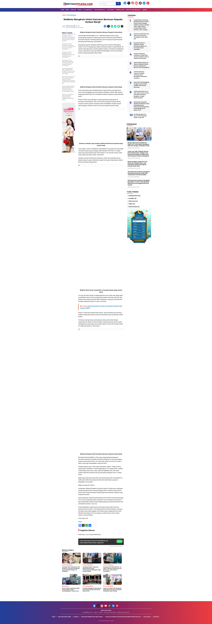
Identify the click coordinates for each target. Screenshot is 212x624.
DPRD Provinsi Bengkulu (133, 9)
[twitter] (129, 4)
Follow (119, 541)
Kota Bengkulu (88, 9)
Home (62, 9)
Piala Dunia (133, 201)
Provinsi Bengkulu (100, 9)
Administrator (70, 26)
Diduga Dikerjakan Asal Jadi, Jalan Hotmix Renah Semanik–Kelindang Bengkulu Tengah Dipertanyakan (141, 94)
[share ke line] (119, 27)
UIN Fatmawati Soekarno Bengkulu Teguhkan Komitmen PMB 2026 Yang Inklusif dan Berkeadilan (139, 173)
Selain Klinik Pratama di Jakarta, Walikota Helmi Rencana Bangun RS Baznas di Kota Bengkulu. (141, 65)
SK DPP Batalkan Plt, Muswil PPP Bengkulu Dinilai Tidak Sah (140, 115)
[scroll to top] (204, 621)
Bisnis (67, 9)
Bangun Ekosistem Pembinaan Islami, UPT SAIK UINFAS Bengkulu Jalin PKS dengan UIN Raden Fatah (138, 144)
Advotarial (110, 9)
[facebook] (125, 4)
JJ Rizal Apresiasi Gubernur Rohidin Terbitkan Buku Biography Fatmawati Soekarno (140, 75)
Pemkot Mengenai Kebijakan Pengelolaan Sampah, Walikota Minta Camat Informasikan (141, 56)
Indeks (95, 612)
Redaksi (101, 612)
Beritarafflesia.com (88, 612)
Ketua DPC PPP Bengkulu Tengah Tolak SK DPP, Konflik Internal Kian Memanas (141, 85)
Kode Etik (156, 616)
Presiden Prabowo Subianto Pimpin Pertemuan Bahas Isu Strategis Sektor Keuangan (140, 46)
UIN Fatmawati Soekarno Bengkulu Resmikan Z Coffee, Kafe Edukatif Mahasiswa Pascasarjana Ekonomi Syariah (139, 183)
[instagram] (133, 4)
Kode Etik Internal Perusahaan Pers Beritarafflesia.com (123, 616)
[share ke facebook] (105, 27)
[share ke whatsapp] (112, 27)
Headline (73, 9)
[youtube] (136, 4)
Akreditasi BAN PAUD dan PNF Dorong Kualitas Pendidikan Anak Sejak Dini (141, 36)
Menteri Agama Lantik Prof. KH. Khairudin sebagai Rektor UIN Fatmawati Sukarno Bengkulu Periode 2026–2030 (137, 164)
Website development (123, 612)
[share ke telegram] (115, 27)
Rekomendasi (134, 206)
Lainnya (144, 9)
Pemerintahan (120, 9)
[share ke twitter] (109, 27)
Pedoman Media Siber (110, 612)
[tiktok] (140, 4)
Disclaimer (147, 616)
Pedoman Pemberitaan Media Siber (91, 616)
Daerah (79, 9)
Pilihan (132, 204)
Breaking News (134, 195)
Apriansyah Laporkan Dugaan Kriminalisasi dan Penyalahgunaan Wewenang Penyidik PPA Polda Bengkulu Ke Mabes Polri (141, 106)
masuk (87, 534)
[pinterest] (148, 4)
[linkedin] (144, 4)
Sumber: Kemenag (139, 242)
